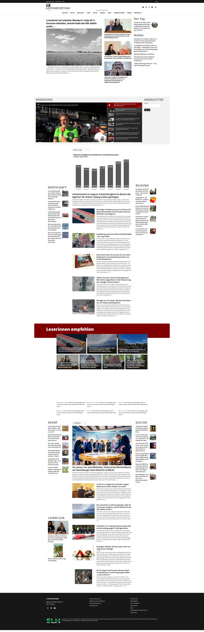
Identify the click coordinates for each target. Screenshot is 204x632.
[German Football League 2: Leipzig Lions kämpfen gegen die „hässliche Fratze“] (65, 470)
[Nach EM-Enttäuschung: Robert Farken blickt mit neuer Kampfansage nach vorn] (65, 437)
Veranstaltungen (119, 13)
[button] (84, 13)
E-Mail (146, 103)
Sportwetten (133, 605)
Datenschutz (133, 612)
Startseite (65, 13)
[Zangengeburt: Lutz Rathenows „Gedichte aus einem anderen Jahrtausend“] (152, 200)
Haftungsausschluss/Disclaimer (138, 610)
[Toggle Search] (156, 7)
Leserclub (56, 518)
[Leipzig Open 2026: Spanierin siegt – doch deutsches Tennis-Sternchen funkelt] (65, 462)
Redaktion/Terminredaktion (97, 601)
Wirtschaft (80, 13)
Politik (72, 13)
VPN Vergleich (134, 601)
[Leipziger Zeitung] (58, 7)
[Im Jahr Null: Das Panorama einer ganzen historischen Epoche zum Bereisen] (152, 232)
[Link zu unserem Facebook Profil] (149, 7)
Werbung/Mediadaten (95, 603)
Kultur (95, 13)
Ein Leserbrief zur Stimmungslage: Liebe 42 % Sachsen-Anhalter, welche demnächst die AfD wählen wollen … (70, 404)
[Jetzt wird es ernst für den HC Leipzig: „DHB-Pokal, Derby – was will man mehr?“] (65, 429)
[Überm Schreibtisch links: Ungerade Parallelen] (58, 550)
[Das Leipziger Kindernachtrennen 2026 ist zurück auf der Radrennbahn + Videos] (65, 453)
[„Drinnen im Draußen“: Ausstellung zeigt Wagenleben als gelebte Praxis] (152, 429)
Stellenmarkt (58, 1)
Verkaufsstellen (93, 605)
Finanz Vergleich (134, 603)
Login (156, 1)
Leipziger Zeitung (50, 1)
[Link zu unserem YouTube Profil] (143, 7)
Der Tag (139, 19)
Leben (88, 13)
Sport (109, 13)
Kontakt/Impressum (95, 599)
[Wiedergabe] (71, 122)
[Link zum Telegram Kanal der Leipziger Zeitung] (152, 7)
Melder (129, 13)
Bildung (102, 13)
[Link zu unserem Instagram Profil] (146, 7)
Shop (63, 1)
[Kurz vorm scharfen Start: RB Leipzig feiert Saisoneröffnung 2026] (65, 445)
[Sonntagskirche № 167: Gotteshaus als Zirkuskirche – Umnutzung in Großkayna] (152, 192)
